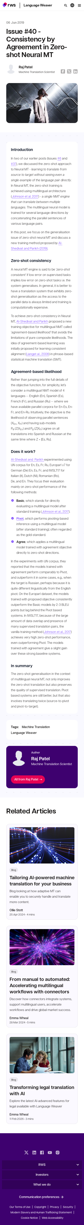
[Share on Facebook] (63, 71)
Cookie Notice (29, 1217)
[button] (9, 5)
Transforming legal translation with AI (42, 1090)
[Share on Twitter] (69, 71)
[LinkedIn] (34, 1153)
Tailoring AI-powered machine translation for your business (42, 880)
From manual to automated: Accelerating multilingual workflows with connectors (40, 985)
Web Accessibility (52, 1217)
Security (68, 1207)
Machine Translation (36, 727)
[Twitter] (26, 1153)
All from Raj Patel (26, 779)
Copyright (40, 1207)
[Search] (66, 5)
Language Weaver (24, 733)
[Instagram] (57, 1153)
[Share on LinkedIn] (75, 71)
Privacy (54, 1207)
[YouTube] (50, 1153)
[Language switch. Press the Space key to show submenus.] (72, 5)
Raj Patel (25, 67)
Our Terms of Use (20, 1207)
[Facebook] (42, 1153)
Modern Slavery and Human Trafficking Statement (41, 1212)
